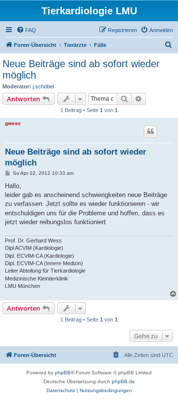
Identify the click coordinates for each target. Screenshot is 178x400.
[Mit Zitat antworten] (150, 131)
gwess (13, 123)
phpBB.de (123, 381)
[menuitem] (26, 30)
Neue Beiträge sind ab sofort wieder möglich (81, 69)
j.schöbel (43, 86)
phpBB (63, 372)
